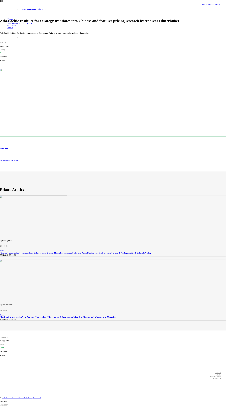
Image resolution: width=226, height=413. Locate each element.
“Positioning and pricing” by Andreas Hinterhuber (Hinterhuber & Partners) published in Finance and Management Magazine (58, 317)
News (2, 251)
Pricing (218, 375)
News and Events (215, 376)
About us (218, 373)
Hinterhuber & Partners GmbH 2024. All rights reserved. (21, 398)
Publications (217, 378)
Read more (4, 148)
